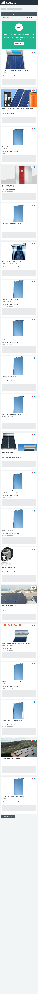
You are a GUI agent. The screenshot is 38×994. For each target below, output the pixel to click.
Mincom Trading (11, 75)
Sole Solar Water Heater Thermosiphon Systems (16, 643)
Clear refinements (19, 14)
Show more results (8, 816)
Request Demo (19, 43)
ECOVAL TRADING (11, 610)
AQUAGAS (9, 648)
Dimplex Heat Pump (8, 185)
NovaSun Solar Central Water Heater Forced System (17, 108)
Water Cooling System (8, 567)
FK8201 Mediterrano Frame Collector (13, 682)
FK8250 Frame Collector (9, 529)
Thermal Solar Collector (9, 490)
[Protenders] (9, 2)
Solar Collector (6, 147)
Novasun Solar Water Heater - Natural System (15, 70)
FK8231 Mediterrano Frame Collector (13, 796)
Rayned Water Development (14, 457)
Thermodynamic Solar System (11, 758)
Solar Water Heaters (8, 452)
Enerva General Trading (13, 151)
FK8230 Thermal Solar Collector (11, 299)
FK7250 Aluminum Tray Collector (12, 223)
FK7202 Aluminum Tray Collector (12, 414)
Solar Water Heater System (10, 605)
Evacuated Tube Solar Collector (11, 261)
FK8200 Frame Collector (9, 376)
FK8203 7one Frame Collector (11, 338)
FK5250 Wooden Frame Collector (12, 720)
